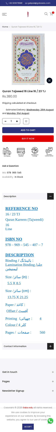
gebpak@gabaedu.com (39, 3)
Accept (28, 426)
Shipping (6, 103)
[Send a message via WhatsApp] (50, 421)
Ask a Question (10, 165)
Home (5, 26)
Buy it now (28, 138)
